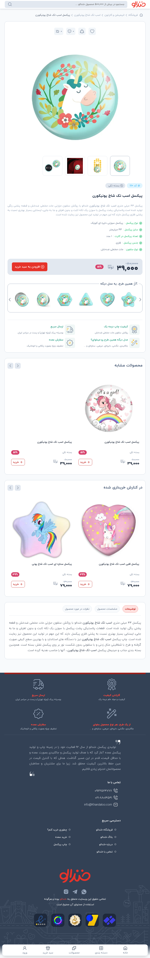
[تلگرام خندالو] (75, 892)
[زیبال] (109, 920)
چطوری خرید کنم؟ (57, 830)
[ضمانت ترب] (57, 920)
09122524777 (103, 791)
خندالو (63, 899)
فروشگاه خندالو (104, 830)
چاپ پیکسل (60, 844)
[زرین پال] (92, 920)
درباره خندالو (106, 844)
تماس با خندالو (105, 852)
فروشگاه (133, 15)
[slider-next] (24, 96)
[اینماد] (40, 920)
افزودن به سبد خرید (27, 267)
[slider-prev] (126, 96)
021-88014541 (103, 798)
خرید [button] (83, 462)
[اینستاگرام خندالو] (66, 892)
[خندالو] (139, 4)
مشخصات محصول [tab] (107, 609)
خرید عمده (61, 837)
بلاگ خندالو (106, 837)
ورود (24, 953)
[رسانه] (75, 920)
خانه (125, 953)
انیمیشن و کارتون (114, 15)
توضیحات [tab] (130, 609)
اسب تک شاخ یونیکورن (87, 15)
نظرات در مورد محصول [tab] (77, 609)
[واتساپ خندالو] (84, 892)
